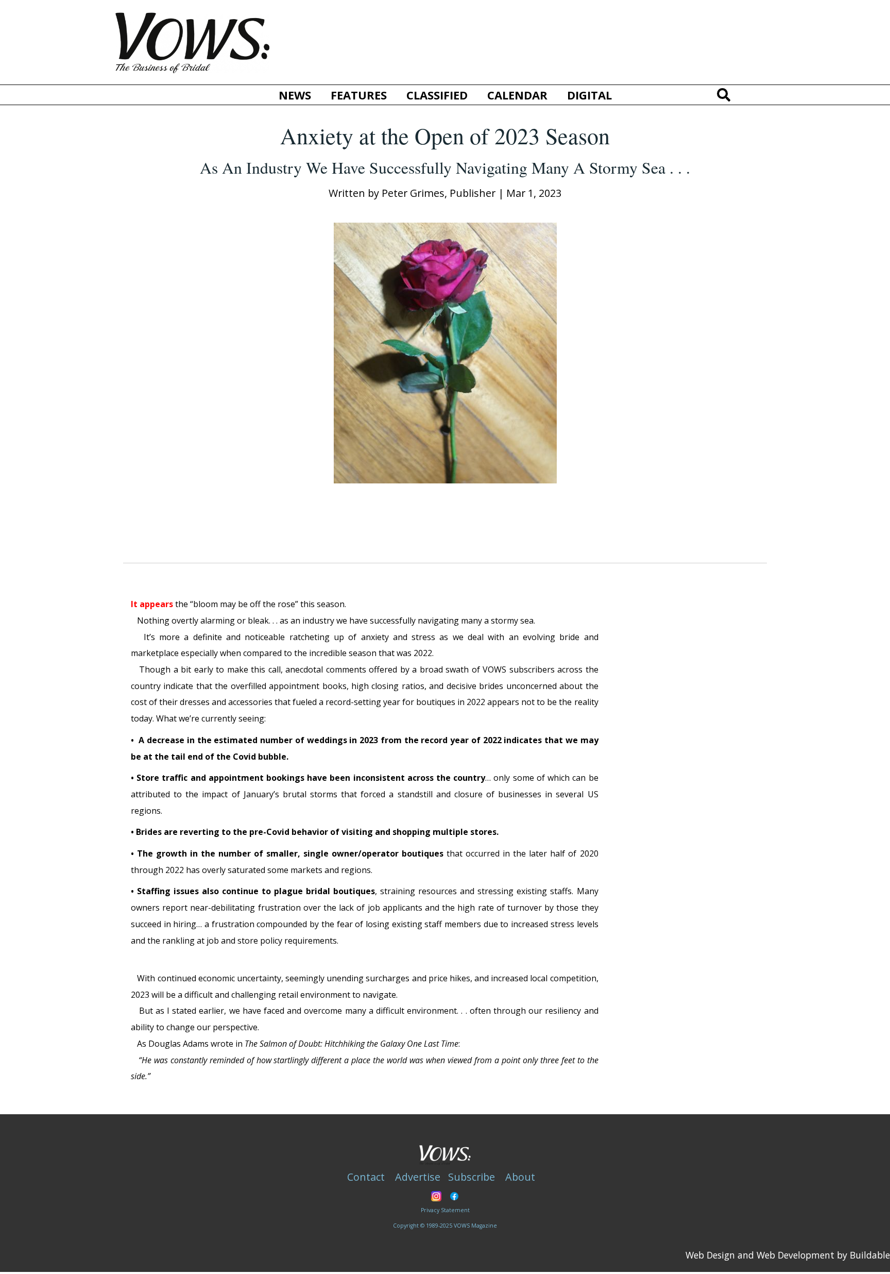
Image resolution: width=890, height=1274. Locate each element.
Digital (589, 95)
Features (359, 95)
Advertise (417, 1177)
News (295, 95)
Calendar (517, 95)
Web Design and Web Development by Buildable (788, 1255)
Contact (366, 1177)
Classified (437, 95)
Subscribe (471, 1177)
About (520, 1177)
